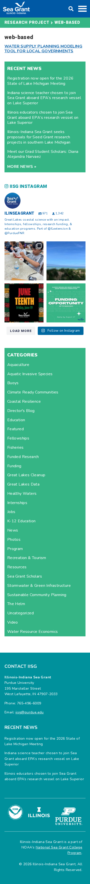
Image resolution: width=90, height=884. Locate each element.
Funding (14, 466)
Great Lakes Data (23, 484)
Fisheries (15, 447)
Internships (17, 503)
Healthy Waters (22, 493)
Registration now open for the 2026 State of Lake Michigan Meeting (40, 81)
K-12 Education (21, 521)
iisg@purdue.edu (30, 712)
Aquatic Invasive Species (30, 374)
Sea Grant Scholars (24, 576)
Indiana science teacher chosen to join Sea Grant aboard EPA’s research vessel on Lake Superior (44, 98)
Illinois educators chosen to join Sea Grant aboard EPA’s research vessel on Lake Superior (42, 118)
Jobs (11, 512)
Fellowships (18, 438)
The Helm (16, 604)
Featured (15, 429)
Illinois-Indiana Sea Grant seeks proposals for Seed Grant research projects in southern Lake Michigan (38, 137)
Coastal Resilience (24, 401)
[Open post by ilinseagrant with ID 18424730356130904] (66, 302)
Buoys (13, 383)
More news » (21, 166)
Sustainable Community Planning (36, 595)
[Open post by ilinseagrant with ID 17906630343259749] (66, 260)
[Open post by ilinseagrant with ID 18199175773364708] (24, 302)
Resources (17, 567)
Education (16, 420)
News (12, 530)
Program (15, 549)
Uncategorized (20, 613)
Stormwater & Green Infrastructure (39, 585)
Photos (13, 539)
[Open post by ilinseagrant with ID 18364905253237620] (24, 260)
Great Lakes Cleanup (26, 475)
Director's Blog (21, 410)
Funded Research (23, 457)
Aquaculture (18, 364)
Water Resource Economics (32, 631)
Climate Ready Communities (32, 392)
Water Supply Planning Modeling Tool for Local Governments (43, 49)
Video (12, 622)
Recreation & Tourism (26, 558)
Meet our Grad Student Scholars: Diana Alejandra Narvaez (42, 154)
